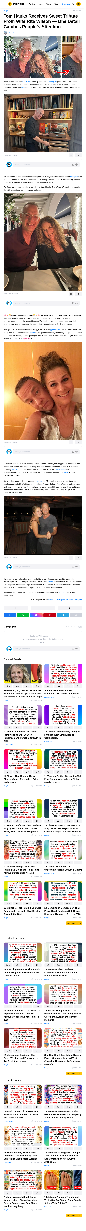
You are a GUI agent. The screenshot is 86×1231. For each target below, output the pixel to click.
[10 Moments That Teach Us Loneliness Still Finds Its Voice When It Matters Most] (63, 952)
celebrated (63, 592)
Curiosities (7, 1162)
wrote (66, 472)
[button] (16, 608)
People (6, 11)
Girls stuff (47, 1207)
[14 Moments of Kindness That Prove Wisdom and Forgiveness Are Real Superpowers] (23, 1038)
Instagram (53, 82)
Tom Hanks (26, 82)
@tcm (32, 333)
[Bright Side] (16, 4)
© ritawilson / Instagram (11, 155)
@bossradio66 (56, 330)
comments (38, 481)
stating (50, 582)
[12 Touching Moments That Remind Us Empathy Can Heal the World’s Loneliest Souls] (23, 952)
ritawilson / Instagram (56, 600)
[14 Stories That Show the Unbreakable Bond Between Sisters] (63, 850)
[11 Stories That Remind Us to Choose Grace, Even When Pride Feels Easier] (23, 759)
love (23, 87)
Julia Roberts (16, 470)
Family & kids (49, 697)
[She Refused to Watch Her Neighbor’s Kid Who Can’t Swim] (63, 674)
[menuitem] (32, 4)
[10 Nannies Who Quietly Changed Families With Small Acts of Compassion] (63, 715)
